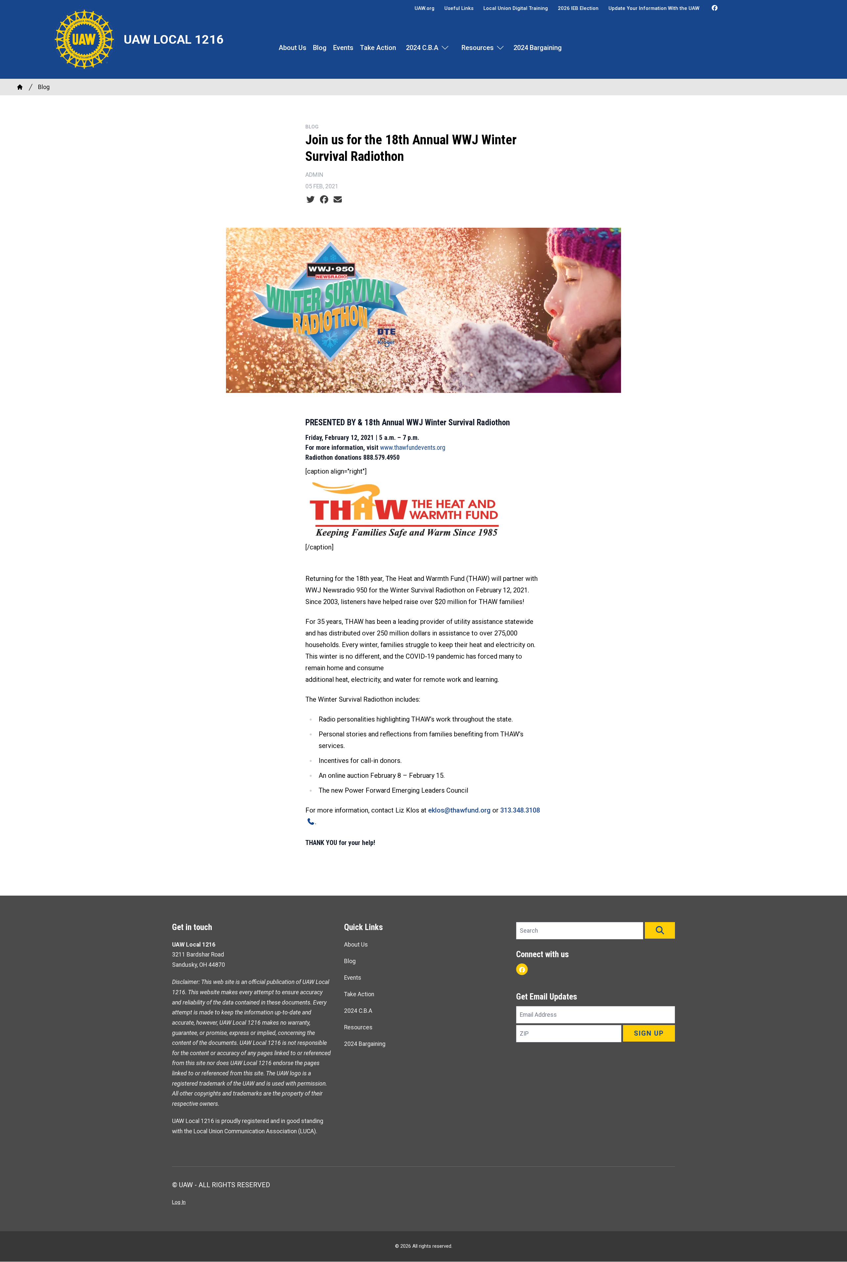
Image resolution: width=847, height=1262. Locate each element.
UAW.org (424, 8)
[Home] (20, 87)
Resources (478, 48)
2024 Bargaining (537, 48)
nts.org (436, 447)
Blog (320, 48)
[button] (660, 930)
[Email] (338, 200)
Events (343, 48)
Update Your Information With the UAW (653, 8)
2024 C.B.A (422, 48)
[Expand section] (445, 47)
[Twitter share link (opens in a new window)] (310, 200)
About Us (292, 48)
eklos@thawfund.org (459, 810)
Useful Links (458, 8)
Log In (179, 1202)
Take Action (378, 48)
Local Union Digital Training (515, 8)
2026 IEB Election (578, 8)
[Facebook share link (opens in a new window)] (324, 200)
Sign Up (649, 1033)
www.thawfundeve (403, 447)
